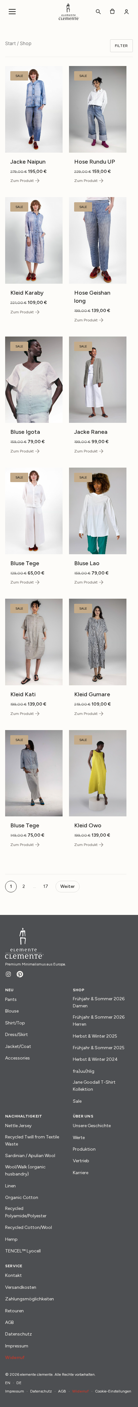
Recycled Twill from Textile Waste (32, 1140)
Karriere (80, 1172)
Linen (10, 1186)
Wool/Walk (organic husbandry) (25, 1170)
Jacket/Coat (18, 1046)
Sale (77, 1101)
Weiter (67, 886)
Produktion (84, 1149)
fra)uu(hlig (83, 1071)
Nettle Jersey (18, 1125)
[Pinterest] (20, 974)
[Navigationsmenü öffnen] (12, 12)
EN (7, 1383)
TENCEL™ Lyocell (23, 1251)
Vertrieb (81, 1161)
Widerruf (15, 1357)
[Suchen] (98, 11)
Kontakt (13, 1275)
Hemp (11, 1239)
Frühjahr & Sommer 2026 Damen (99, 1002)
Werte (79, 1137)
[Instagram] (8, 974)
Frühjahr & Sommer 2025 (99, 1047)
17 (45, 886)
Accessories (17, 1058)
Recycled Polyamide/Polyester (26, 1212)
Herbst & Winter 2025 (95, 1036)
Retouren (14, 1311)
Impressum (16, 1346)
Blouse (12, 1011)
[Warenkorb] (112, 11)
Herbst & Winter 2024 (95, 1059)
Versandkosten (20, 1287)
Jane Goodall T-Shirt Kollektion (94, 1085)
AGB (9, 1322)
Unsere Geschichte (92, 1125)
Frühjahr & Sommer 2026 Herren (99, 1020)
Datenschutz (18, 1334)
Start (10, 43)
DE (19, 1383)
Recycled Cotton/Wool (28, 1227)
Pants (11, 999)
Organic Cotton (21, 1197)
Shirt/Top (15, 1023)
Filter (121, 45)
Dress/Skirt (16, 1034)
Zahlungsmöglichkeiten (29, 1299)
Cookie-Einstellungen (113, 1391)
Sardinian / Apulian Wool (30, 1155)
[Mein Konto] (126, 11)
